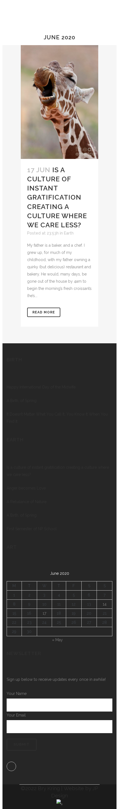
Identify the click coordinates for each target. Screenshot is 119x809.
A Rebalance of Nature (26, 501)
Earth (69, 233)
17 (44, 613)
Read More (43, 312)
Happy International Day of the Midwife (41, 387)
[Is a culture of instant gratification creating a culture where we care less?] (59, 102)
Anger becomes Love (26, 488)
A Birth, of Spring (22, 400)
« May (57, 640)
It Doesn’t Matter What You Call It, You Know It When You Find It (57, 418)
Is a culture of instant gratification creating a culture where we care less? (57, 197)
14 (105, 604)
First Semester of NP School (32, 529)
